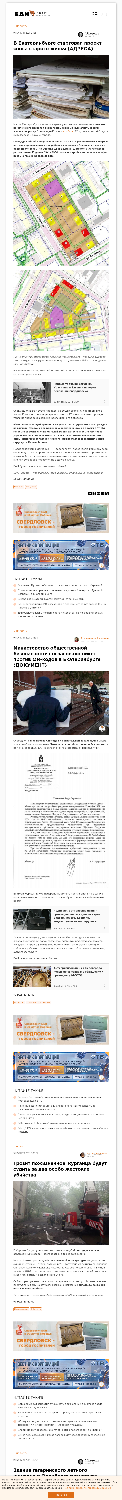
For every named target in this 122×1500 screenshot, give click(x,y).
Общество (31, 487)
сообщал (68, 131)
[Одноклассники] (94, 493)
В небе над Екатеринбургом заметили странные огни (51, 599)
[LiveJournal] (107, 493)
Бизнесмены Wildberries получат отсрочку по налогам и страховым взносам (59, 1414)
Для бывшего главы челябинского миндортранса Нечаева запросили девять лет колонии (60, 615)
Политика (19, 487)
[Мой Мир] (102, 493)
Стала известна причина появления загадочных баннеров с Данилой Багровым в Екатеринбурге (60, 592)
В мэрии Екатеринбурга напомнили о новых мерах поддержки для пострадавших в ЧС (59, 1099)
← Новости (20, 26)
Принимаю (61, 1495)
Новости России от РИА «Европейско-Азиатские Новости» (25, 14)
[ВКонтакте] (90, 493)
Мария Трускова (97, 1154)
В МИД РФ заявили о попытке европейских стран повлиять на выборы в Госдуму (63, 1130)
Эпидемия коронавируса (38, 1002)
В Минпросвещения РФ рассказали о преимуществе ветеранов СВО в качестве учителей (62, 606)
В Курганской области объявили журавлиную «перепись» (54, 1123)
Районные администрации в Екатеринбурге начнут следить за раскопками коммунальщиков (56, 1108)
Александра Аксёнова (95, 638)
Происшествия (21, 1309)
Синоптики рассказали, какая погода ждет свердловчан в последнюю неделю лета (61, 1116)
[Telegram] (98, 493)
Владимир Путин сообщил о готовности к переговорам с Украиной (60, 585)
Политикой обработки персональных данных (87, 1488)
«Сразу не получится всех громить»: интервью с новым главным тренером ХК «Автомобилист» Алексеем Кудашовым (57, 1423)
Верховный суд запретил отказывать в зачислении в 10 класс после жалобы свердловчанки (60, 1406)
